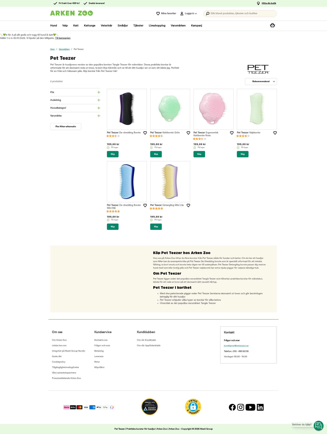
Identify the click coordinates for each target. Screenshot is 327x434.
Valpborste (248, 132)
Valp (65, 25)
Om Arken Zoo (59, 340)
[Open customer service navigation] (318, 425)
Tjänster (138, 25)
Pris (52, 92)
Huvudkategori (58, 108)
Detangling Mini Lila (167, 205)
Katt (76, 25)
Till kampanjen (63, 38)
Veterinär (106, 25)
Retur (97, 362)
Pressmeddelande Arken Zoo (66, 378)
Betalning (99, 351)
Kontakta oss (100, 340)
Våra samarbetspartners (64, 373)
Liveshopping (157, 25)
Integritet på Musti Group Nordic (68, 351)
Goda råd (56, 356)
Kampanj (196, 25)
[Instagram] (240, 407)
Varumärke (56, 116)
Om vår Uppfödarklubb (148, 345)
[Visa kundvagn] (273, 25)
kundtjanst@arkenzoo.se (236, 346)
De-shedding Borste (124, 132)
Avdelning (55, 100)
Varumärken (178, 25)
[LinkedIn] (260, 407)
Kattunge (89, 25)
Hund (53, 25)
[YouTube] (250, 407)
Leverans (98, 356)
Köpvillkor (99, 367)
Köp (113, 154)
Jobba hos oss (59, 345)
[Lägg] (145, 133)
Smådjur (123, 25)
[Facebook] (232, 407)
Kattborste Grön (165, 132)
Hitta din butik (269, 3)
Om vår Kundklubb (146, 340)
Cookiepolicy (58, 362)
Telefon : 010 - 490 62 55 (236, 351)
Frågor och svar (102, 345)
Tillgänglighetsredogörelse (65, 367)
